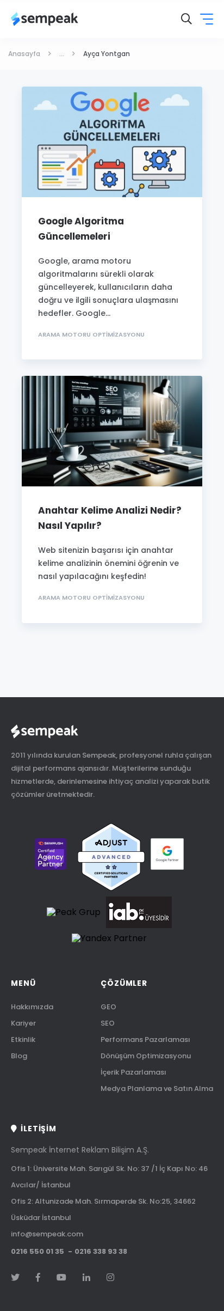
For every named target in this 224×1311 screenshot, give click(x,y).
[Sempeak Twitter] (15, 1278)
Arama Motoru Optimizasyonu (91, 334)
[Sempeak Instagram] (110, 1278)
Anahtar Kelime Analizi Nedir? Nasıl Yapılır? (110, 518)
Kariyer (23, 1023)
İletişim (39, 1128)
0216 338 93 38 (100, 1252)
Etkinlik (23, 1039)
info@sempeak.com (47, 1234)
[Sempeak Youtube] (61, 1278)
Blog (19, 1056)
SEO (108, 1023)
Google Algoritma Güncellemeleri (81, 229)
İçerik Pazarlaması (133, 1072)
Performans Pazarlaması (145, 1039)
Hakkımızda (32, 1007)
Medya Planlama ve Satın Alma (157, 1088)
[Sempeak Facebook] (38, 1278)
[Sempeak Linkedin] (86, 1278)
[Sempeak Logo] (44, 19)
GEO (108, 1007)
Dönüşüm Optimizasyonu (146, 1056)
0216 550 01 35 (37, 1252)
